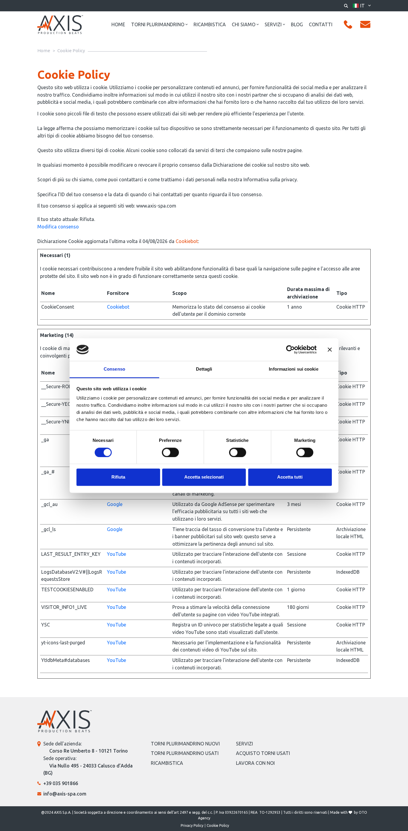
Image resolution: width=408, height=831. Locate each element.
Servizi (244, 743)
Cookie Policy (218, 825)
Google (114, 504)
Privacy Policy (192, 825)
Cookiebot (187, 241)
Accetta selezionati (204, 477)
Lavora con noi (255, 763)
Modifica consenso (58, 226)
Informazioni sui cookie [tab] (293, 369)
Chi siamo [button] (243, 24)
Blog (297, 24)
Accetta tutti (290, 477)
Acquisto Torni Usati (263, 753)
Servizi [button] (273, 24)
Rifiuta (118, 477)
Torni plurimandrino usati (185, 753)
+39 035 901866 (60, 783)
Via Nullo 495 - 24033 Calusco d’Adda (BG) (88, 769)
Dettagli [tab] (204, 369)
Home (118, 24)
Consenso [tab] (114, 369)
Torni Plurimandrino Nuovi (185, 743)
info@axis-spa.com (64, 793)
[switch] (170, 452)
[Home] (60, 24)
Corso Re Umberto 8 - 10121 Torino (88, 750)
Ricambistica (210, 24)
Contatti (320, 24)
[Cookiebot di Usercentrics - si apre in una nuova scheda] (290, 349)
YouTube (116, 554)
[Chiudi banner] (330, 349)
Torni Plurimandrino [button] (157, 24)
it (362, 5)
